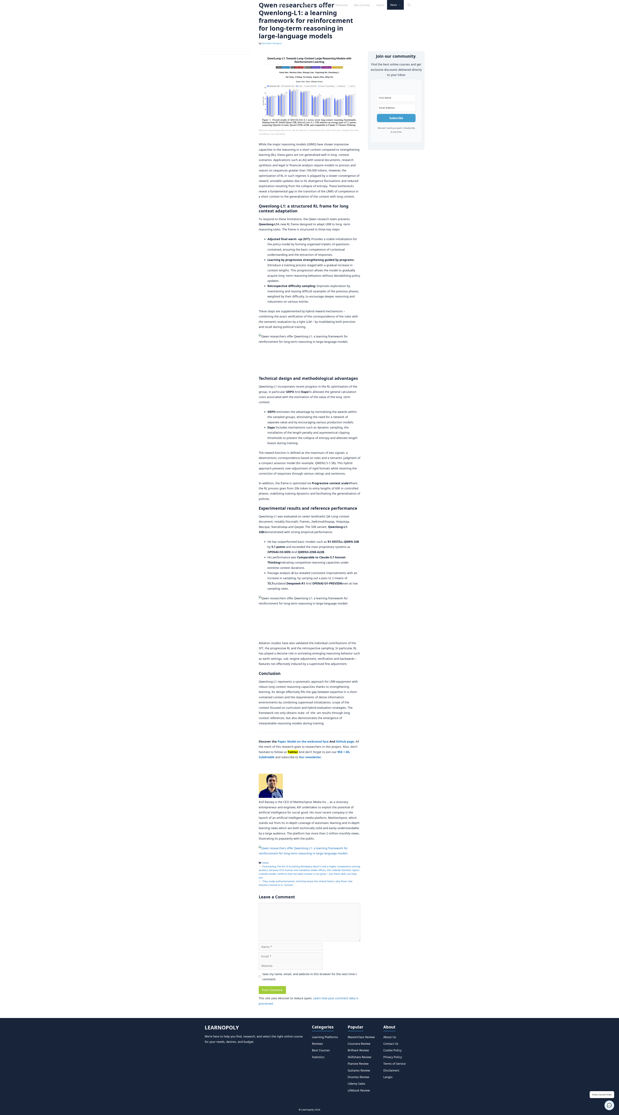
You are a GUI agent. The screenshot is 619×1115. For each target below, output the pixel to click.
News (393, 5)
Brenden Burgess (272, 43)
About (380, 5)
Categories (283, 5)
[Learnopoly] (223, 5)
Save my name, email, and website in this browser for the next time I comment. (309, 976)
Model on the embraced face (308, 741)
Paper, (282, 741)
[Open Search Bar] (409, 5)
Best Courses (362, 5)
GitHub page (345, 741)
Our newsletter (310, 757)
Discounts (341, 5)
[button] (609, 1105)
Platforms (306, 5)
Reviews (324, 5)
